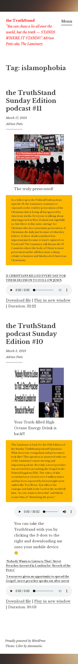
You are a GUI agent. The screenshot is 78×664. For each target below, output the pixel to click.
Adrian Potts (14, 124)
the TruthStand (20, 20)
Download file (18, 300)
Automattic (34, 646)
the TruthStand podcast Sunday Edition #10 (31, 333)
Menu (66, 21)
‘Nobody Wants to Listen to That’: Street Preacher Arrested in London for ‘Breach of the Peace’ (38, 566)
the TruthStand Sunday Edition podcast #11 (31, 100)
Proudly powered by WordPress (25, 641)
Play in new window (52, 300)
